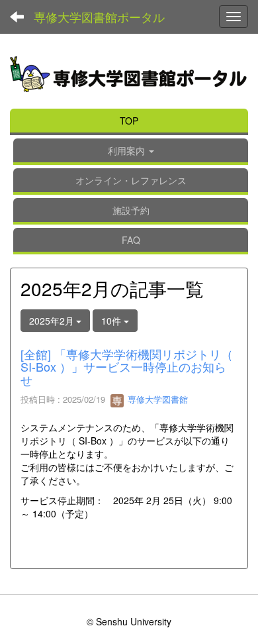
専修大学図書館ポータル (99, 16)
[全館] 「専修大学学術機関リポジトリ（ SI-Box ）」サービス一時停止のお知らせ (127, 367)
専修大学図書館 (156, 399)
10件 (112, 320)
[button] (130, 151)
